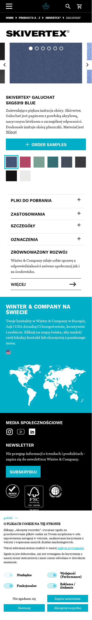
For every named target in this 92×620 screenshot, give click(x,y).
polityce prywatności (70, 548)
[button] (11, 518)
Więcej (11, 131)
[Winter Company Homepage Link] (45, 6)
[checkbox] (8, 575)
